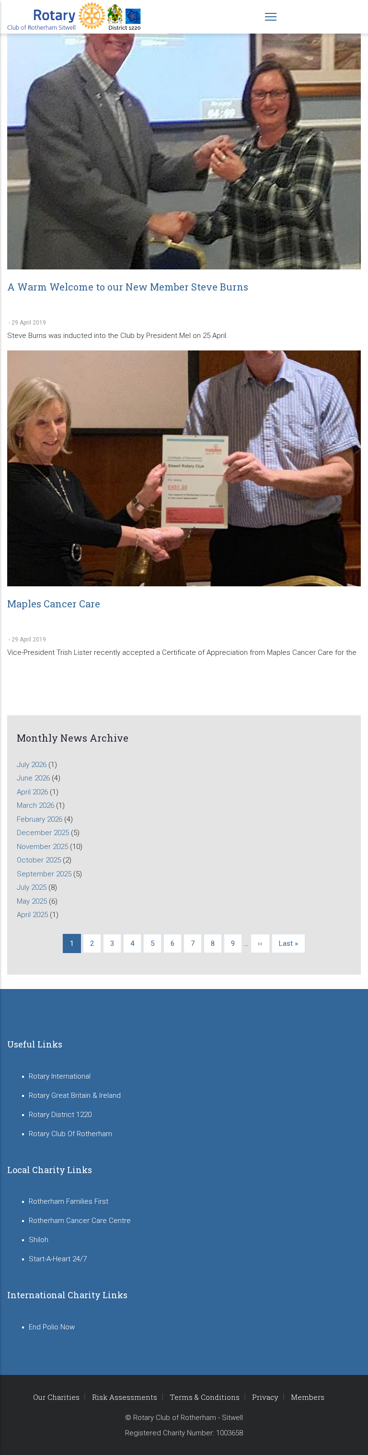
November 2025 (42, 846)
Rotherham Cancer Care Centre (80, 1220)
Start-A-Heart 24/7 (58, 1259)
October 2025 (39, 860)
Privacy (265, 1397)
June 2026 (33, 778)
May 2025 (32, 901)
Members (307, 1397)
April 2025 (32, 914)
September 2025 (44, 874)
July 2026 (31, 764)
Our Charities (56, 1397)
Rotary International (60, 1076)
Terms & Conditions (205, 1397)
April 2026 (32, 792)
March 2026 (35, 805)
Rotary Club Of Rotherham (70, 1133)
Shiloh (38, 1239)
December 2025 (43, 832)
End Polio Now (52, 1327)
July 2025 (31, 887)
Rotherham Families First (68, 1201)
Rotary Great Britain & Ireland (75, 1095)
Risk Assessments (124, 1397)
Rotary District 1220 (60, 1114)
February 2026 (39, 819)
